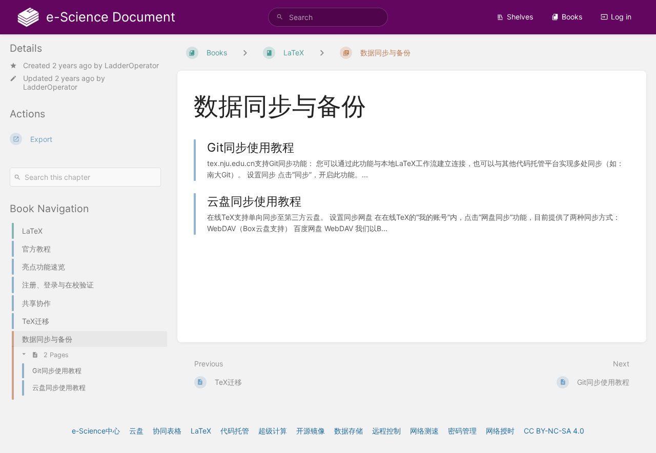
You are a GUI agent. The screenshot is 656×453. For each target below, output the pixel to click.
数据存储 (348, 430)
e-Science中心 (96, 430)
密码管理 (462, 430)
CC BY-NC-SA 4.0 (554, 430)
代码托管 (234, 430)
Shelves (520, 16)
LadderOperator (132, 65)
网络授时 (500, 430)
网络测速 (424, 430)
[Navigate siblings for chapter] (322, 52)
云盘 (136, 430)
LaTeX (201, 430)
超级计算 (272, 430)
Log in (621, 16)
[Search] (279, 17)
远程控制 (386, 430)
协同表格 (167, 430)
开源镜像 (310, 430)
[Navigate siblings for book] (245, 52)
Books (572, 16)
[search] (328, 17)
